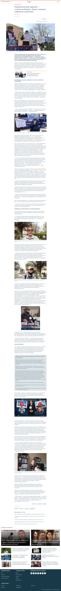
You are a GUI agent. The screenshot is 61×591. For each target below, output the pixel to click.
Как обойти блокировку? (5, 576)
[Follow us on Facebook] (36, 573)
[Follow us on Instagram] (34, 573)
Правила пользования (5, 578)
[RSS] (45, 573)
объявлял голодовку (35, 300)
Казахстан (3, 585)
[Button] (44, 19)
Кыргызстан (3, 587)
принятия (45, 83)
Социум (17, 578)
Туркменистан (18, 587)
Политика (17, 576)
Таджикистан (18, 585)
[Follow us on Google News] (43, 573)
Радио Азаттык (18, 401)
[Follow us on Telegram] (38, 573)
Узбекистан (33, 585)
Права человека (17, 4)
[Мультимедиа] (58, 1)
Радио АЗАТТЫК (17, 14)
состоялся (22, 332)
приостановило (32, 136)
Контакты (2, 574)
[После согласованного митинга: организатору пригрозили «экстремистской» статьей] (20, 75)
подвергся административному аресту (37, 170)
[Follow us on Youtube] (31, 573)
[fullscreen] (39, 329)
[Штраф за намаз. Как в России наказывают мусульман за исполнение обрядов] (36, 557)
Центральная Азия (19, 574)
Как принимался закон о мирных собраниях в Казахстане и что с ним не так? (30, 400)
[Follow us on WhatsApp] (40, 573)
